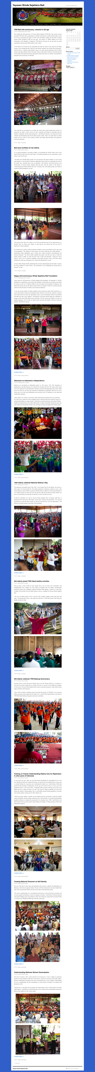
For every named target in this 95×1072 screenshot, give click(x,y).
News (19, 142)
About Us (20, 24)
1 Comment (23, 142)
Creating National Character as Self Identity (30, 881)
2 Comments (23, 967)
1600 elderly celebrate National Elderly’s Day (31, 482)
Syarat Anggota (53, 24)
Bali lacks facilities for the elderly (26, 148)
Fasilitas (32, 24)
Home (15, 24)
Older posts (17, 1063)
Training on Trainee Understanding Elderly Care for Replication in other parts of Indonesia (37, 775)
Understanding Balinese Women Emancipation (31, 972)
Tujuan (59, 24)
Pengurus (46, 24)
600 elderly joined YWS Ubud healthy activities (31, 581)
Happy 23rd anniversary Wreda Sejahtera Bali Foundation (35, 276)
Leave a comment (24, 375)
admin (29, 31)
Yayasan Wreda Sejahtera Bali (28, 5)
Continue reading (19, 372)
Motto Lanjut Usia (39, 24)
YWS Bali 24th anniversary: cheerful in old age (31, 29)
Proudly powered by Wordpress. (73, 1068)
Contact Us (26, 24)
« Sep (67, 44)
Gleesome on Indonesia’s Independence (29, 380)
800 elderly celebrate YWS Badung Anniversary (32, 679)
